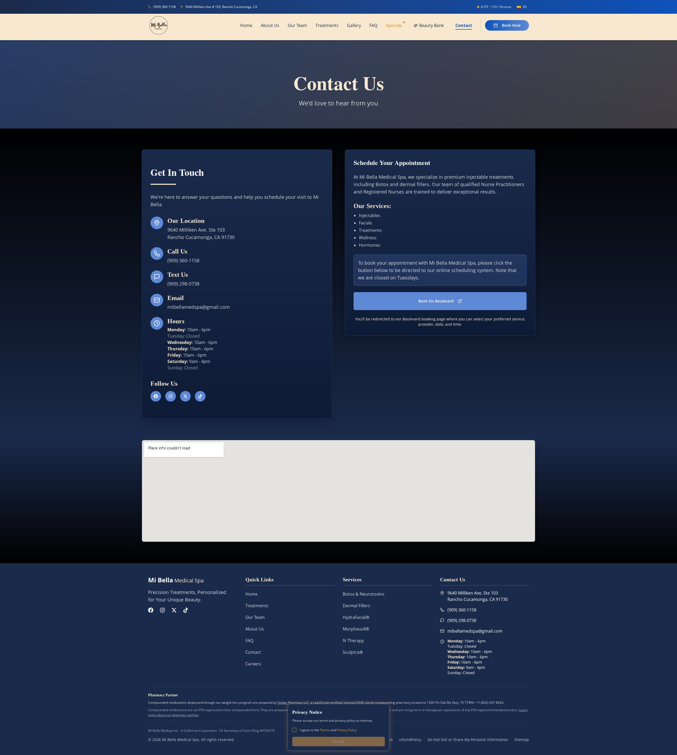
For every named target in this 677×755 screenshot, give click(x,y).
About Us (254, 629)
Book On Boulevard (436, 300)
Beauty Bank (431, 25)
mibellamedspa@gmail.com (198, 307)
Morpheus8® (356, 629)
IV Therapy (353, 640)
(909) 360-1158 (183, 260)
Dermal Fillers (356, 606)
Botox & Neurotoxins (364, 594)
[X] (185, 396)
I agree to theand (328, 730)
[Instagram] (170, 396)
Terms (325, 730)
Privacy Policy (346, 730)
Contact (253, 652)
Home (251, 594)
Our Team (255, 617)
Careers (253, 664)
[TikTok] (200, 396)
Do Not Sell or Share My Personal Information (468, 739)
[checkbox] (294, 730)
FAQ (249, 640)
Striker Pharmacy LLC (293, 702)
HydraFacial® (356, 617)
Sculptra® (353, 652)
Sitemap (521, 739)
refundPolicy (410, 739)
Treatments (256, 606)
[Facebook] (155, 396)
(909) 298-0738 (183, 283)
